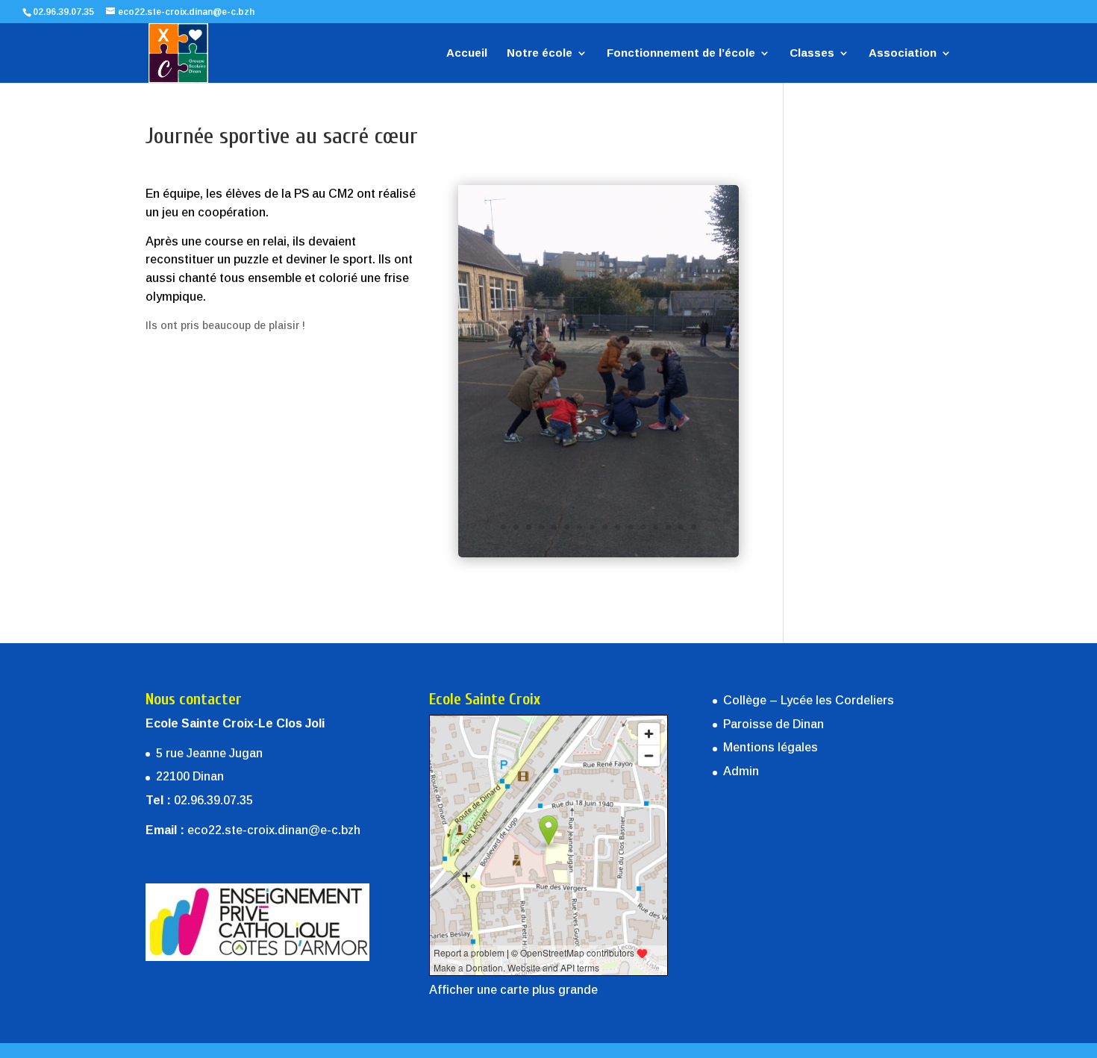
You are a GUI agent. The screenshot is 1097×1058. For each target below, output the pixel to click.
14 (668, 527)
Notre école (539, 53)
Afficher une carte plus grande (513, 989)
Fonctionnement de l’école (681, 53)
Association (903, 53)
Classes (812, 53)
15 (681, 527)
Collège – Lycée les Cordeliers (808, 700)
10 (617, 527)
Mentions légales (770, 747)
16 (693, 527)
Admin (741, 771)
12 (643, 527)
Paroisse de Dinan (773, 724)
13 (655, 527)
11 (630, 527)
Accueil (466, 53)
